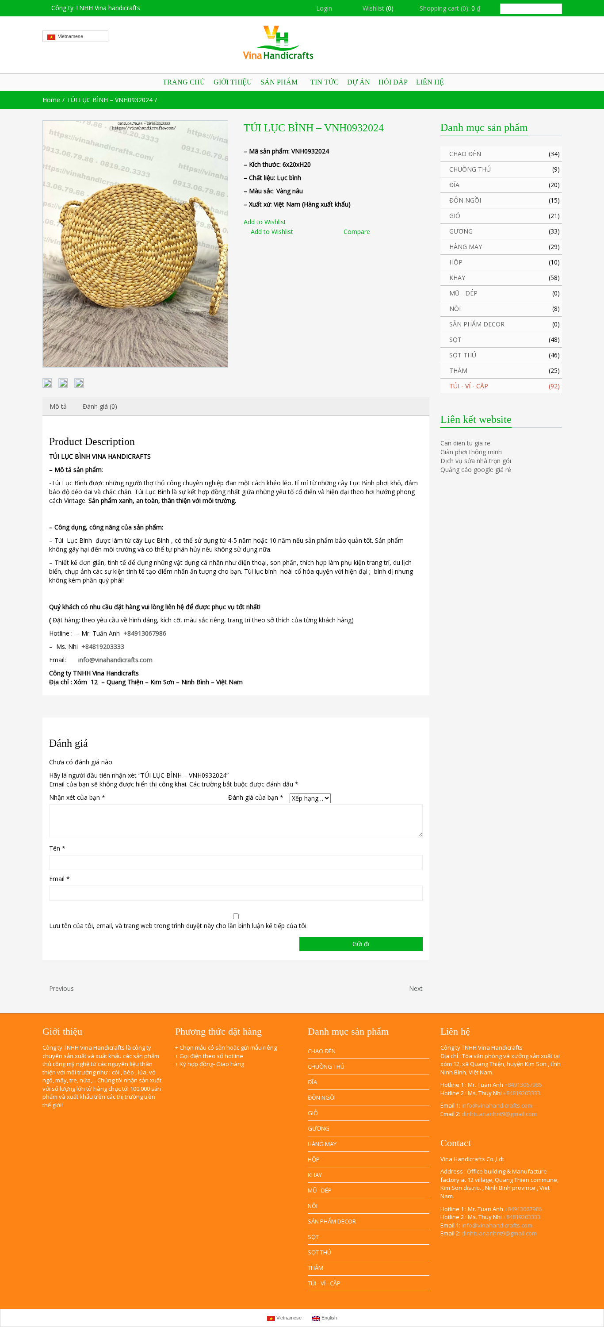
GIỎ (454, 215)
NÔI (455, 308)
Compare (357, 231)
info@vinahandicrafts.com (497, 1105)
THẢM (458, 370)
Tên (57, 848)
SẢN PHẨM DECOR (477, 324)
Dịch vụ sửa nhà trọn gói (475, 460)
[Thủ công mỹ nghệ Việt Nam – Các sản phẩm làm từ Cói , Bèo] (302, 42)
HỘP (456, 262)
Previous (60, 988)
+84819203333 (521, 1093)
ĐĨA (454, 184)
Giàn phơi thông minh (471, 452)
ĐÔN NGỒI (465, 200)
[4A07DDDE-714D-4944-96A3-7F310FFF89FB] (79, 383)
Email (59, 878)
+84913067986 (523, 1085)
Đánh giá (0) (100, 406)
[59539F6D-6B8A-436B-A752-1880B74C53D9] (135, 244)
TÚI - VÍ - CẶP (468, 386)
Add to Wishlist (265, 222)
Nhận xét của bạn (77, 797)
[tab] (58, 406)
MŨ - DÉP (463, 293)
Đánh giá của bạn (255, 797)
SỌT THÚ (462, 355)
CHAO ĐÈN (465, 154)
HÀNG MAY (465, 246)
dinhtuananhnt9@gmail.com (499, 1114)
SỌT (455, 339)
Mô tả (58, 406)
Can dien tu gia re (465, 443)
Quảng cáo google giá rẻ (475, 469)
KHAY (457, 277)
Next (416, 988)
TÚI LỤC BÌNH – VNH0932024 (110, 100)
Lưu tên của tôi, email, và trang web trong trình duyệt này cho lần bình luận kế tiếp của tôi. (178, 925)
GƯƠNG (461, 231)
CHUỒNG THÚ (470, 169)
